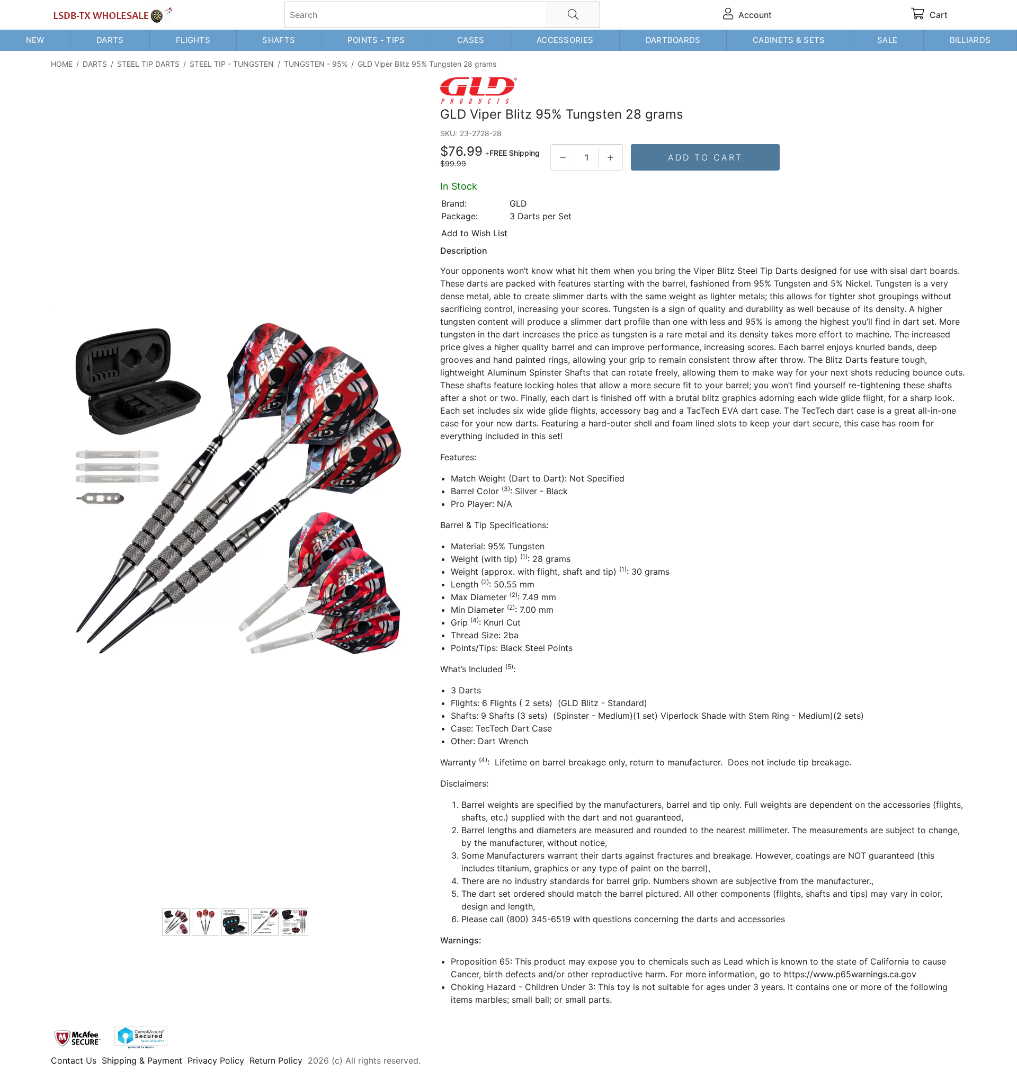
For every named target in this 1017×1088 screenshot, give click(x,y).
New (35, 40)
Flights (193, 40)
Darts (110, 40)
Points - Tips (376, 40)
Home (62, 63)
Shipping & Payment (142, 1060)
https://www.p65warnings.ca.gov (850, 974)
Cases (471, 40)
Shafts (278, 40)
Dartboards (673, 40)
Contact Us (73, 1060)
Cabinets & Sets (789, 40)
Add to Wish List (474, 233)
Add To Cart (705, 157)
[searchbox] (442, 15)
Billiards (970, 40)
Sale (887, 40)
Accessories (565, 40)
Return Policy (275, 1060)
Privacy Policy (216, 1060)
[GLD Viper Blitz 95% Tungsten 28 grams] (236, 491)
